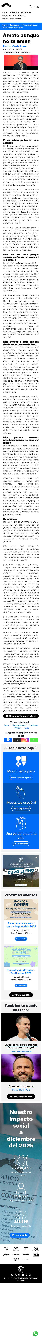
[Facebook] (8, 740)
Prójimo (18, 728)
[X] (17, 740)
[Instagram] (25, 740)
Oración (14, 12)
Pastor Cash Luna (15, 46)
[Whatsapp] (34, 740)
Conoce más (19, 1235)
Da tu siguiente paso (21, 777)
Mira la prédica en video (22, 716)
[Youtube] (23, 1275)
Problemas (33, 725)
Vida (27, 728)
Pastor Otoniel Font (21, 1090)
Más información (21, 939)
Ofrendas (26, 12)
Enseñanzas (19, 15)
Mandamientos (18, 725)
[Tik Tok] (26, 1275)
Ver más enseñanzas (21, 1096)
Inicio (5, 12)
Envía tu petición (21, 809)
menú (36, 7)
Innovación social (11, 18)
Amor (6, 725)
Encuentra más (21, 844)
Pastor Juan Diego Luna (21, 1051)
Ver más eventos (21, 995)
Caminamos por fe (21, 1086)
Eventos (6, 15)
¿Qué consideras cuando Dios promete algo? (21, 1046)
